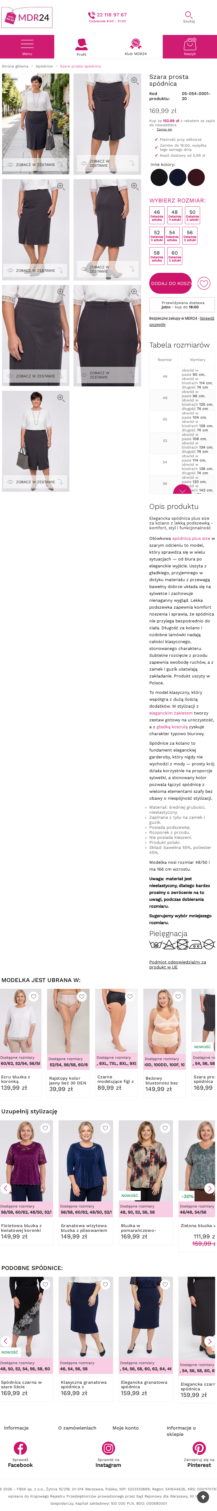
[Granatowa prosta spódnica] (177, 177)
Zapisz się (164, 129)
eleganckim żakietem (171, 713)
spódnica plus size (191, 538)
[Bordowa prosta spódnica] (196, 177)
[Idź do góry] (203, 1497)
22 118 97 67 (112, 15)
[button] (6, 1188)
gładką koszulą (172, 726)
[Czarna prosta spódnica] (159, 177)
